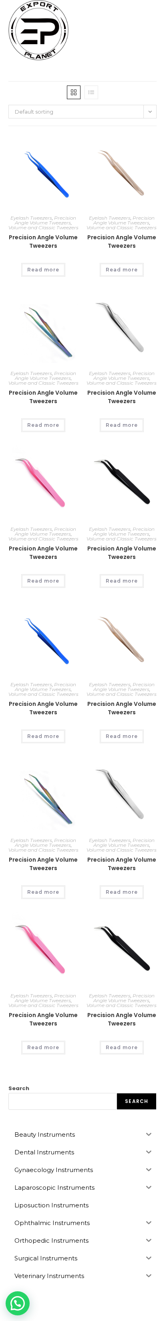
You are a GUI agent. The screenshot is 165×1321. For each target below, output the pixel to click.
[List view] (91, 92)
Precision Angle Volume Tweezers (45, 220)
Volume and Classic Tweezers (43, 227)
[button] (18, 1303)
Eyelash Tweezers (31, 218)
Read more (43, 270)
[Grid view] (73, 92)
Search (18, 1088)
